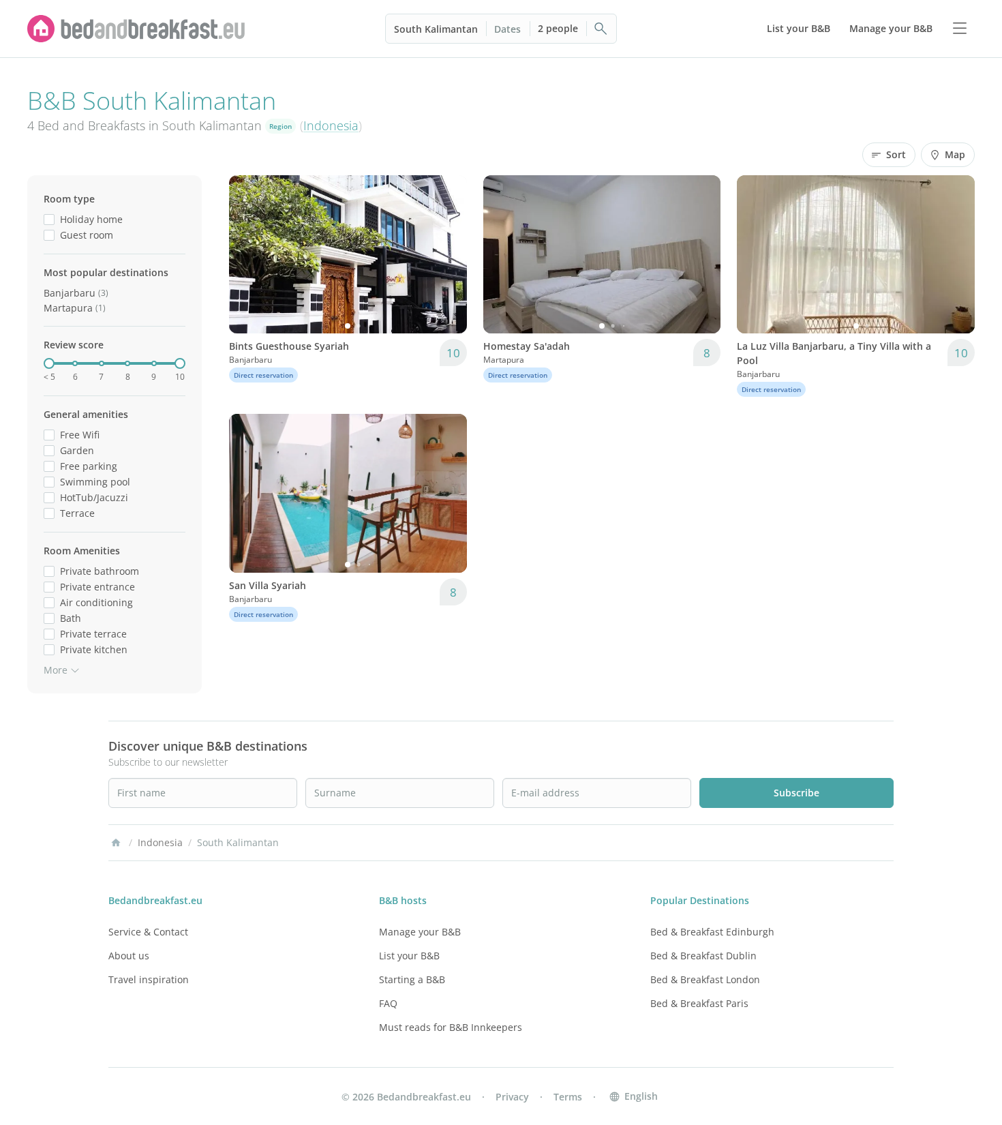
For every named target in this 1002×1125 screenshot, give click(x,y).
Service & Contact (148, 931)
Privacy (512, 1096)
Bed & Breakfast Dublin (703, 955)
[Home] (115, 842)
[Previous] (248, 254)
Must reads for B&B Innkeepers (450, 1027)
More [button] (55, 669)
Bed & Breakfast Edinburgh (712, 931)
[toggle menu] (959, 28)
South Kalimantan (436, 28)
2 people (558, 28)
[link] (136, 29)
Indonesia (331, 125)
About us (128, 955)
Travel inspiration (148, 979)
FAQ (388, 1003)
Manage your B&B (420, 931)
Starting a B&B (412, 979)
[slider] (49, 363)
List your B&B (409, 955)
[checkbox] (49, 219)
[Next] (448, 254)
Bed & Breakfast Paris (699, 1003)
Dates (507, 28)
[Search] (601, 28)
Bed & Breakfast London (705, 979)
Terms (567, 1096)
